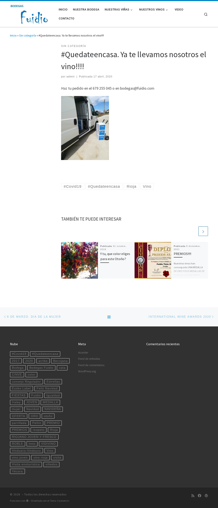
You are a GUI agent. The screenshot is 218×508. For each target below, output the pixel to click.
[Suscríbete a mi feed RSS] (192, 495)
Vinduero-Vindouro (26, 450)
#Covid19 (19, 353)
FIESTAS (19, 395)
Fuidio (36, 395)
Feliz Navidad (47, 388)
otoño (48, 416)
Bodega (18, 367)
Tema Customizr (59, 500)
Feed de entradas (89, 359)
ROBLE (17, 443)
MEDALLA (50, 402)
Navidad (32, 409)
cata (62, 367)
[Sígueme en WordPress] (206, 495)
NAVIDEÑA (52, 409)
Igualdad (53, 395)
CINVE (17, 374)
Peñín (36, 423)
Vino (50, 450)
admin (70, 76)
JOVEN (31, 402)
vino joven (20, 457)
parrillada (19, 423)
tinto (32, 443)
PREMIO (53, 423)
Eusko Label (21, 388)
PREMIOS (19, 429)
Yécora (17, 471)
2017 (16, 360)
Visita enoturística (26, 464)
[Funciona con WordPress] (27, 500)
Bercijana (60, 360)
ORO (34, 416)
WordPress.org (87, 371)
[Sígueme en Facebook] (199, 495)
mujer (16, 409)
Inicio (13, 35)
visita (57, 457)
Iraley (16, 402)
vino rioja (40, 457)
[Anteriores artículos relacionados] (193, 231)
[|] (29, 13)
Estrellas (53, 381)
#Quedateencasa (45, 353)
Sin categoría (27, 35)
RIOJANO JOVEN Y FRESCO (34, 436)
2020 (29, 360)
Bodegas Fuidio (41, 367)
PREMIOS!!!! (182, 254)
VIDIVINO (48, 443)
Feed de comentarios (91, 365)
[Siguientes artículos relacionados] (203, 231)
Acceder (83, 352)
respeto (38, 429)
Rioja (54, 429)
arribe (43, 360)
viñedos (51, 464)
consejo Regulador (26, 381)
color (31, 374)
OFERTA (18, 416)
